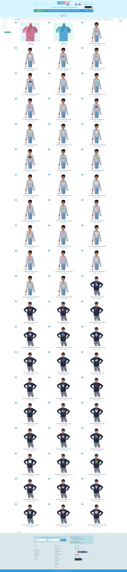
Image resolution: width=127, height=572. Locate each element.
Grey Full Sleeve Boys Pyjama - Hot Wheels (30, 94)
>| (20, 532)
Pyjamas (120, 20)
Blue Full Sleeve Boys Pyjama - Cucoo (31, 448)
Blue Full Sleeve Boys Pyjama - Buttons (64, 499)
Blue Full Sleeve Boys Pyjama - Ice (63, 322)
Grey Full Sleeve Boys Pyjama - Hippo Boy (31, 119)
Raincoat (120, 21)
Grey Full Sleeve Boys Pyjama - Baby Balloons (30, 296)
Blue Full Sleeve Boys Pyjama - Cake (31, 499)
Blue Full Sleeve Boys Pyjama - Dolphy (30, 423)
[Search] (46, 4)
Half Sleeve (5, 28)
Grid (17, 19)
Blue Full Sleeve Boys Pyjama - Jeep (31, 322)
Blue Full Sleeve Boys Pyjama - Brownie (64, 524)
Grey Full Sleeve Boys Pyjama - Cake (97, 220)
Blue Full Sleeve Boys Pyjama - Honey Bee (64, 347)
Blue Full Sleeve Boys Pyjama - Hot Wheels (97, 322)
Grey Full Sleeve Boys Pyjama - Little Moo (97, 43)
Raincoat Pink (30, 43)
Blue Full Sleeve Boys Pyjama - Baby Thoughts (97, 524)
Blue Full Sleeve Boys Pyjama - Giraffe (30, 372)
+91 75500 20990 (88, 4)
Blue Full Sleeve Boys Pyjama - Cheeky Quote (30, 474)
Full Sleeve (5, 30)
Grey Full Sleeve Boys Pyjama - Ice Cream (97, 68)
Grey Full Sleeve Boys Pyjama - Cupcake (30, 195)
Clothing (63, 14)
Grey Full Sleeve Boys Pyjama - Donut (31, 170)
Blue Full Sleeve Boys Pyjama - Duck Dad (30, 398)
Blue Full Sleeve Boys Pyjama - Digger (64, 423)
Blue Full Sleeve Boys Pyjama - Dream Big (64, 398)
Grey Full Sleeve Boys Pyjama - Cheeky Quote (97, 195)
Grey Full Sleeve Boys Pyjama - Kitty (31, 68)
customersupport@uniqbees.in (78, 538)
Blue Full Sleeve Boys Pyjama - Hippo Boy (97, 347)
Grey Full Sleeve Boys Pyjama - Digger (97, 170)
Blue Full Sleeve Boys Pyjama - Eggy (97, 372)
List (19, 19)
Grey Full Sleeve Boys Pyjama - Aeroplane (64, 296)
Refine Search (7, 32)
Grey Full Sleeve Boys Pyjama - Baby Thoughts (64, 271)
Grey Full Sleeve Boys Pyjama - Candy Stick (64, 220)
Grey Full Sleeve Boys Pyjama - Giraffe (64, 119)
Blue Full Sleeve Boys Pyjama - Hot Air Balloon (31, 347)
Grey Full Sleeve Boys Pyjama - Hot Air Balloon (64, 94)
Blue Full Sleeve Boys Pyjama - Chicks (97, 448)
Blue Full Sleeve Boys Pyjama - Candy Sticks (97, 474)
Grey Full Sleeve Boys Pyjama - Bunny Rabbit (97, 246)
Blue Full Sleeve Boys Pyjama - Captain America (64, 474)
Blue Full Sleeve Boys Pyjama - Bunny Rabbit (30, 524)
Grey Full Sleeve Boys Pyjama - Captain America (31, 220)
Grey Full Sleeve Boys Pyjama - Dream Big (97, 144)
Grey (4, 23)
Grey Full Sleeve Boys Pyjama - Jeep (64, 68)
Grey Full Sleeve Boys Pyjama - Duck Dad (64, 144)
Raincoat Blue (64, 43)
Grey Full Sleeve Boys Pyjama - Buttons (30, 246)
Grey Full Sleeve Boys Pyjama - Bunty (64, 246)
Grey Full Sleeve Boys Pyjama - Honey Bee (97, 94)
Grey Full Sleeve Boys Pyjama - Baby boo (97, 271)
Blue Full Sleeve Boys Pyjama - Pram (97, 296)
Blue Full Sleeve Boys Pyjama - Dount (97, 398)
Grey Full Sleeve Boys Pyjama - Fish (97, 119)
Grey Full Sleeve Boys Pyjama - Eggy (31, 144)
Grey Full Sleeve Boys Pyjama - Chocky (64, 195)
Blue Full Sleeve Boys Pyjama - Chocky (64, 448)
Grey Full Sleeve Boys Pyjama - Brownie (30, 271)
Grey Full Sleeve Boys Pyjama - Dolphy (64, 170)
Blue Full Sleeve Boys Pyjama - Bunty (97, 499)
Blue (4, 25)
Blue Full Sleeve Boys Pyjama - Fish (64, 372)
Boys (67, 14)
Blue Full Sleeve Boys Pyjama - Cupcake (97, 423)
